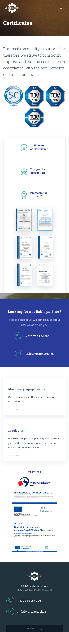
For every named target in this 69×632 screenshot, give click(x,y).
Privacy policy (34, 628)
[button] (61, 8)
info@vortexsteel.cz (40, 354)
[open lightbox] (24, 219)
